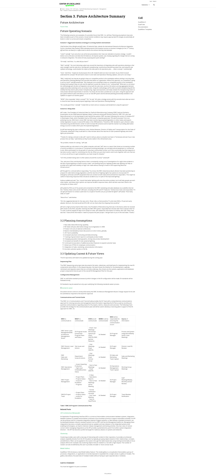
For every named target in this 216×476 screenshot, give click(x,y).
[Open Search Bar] (154, 4)
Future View (64, 27)
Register (155, 1)
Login (151, 1)
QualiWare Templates (145, 29)
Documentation (143, 27)
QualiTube (141, 24)
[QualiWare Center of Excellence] (70, 4)
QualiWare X (142, 22)
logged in (72, 466)
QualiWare (108, 473)
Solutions (145, 5)
